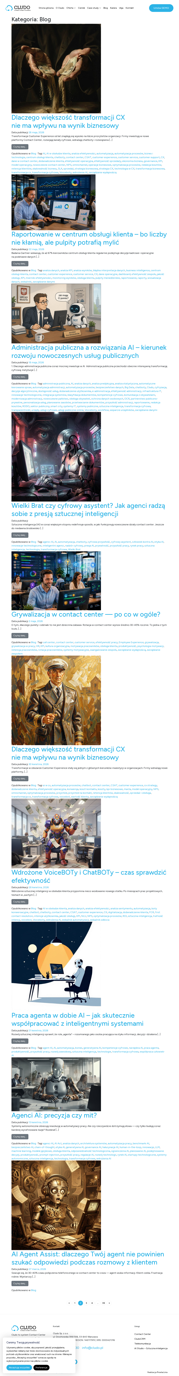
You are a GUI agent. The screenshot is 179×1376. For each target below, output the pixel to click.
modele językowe (42, 1151)
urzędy (35, 410)
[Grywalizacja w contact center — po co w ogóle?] (56, 580)
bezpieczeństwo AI (22, 1147)
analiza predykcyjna (103, 383)
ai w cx (47, 785)
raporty (142, 277)
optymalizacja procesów (126, 164)
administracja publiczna (56, 383)
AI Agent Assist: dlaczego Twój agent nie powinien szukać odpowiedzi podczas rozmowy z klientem (87, 1258)
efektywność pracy (107, 642)
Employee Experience (131, 642)
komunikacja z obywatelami (139, 394)
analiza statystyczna (126, 383)
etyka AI (159, 541)
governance (150, 161)
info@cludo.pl (92, 1348)
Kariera (113, 8)
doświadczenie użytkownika (75, 391)
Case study (93, 8)
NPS (68, 164)
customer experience (104, 157)
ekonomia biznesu (132, 161)
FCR (151, 912)
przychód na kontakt (80, 792)
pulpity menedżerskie (107, 277)
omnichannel (80, 164)
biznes (78, 1047)
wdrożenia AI (53, 919)
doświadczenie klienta (51, 161)
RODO (26, 406)
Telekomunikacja (142, 1343)
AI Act (58, 1143)
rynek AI (122, 1154)
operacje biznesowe (99, 164)
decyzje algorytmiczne (24, 391)
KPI (160, 161)
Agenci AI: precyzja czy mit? (54, 1115)
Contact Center (142, 1334)
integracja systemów (54, 394)
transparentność (20, 410)
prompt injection (49, 1154)
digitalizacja (115, 912)
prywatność (102, 545)
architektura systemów (93, 1143)
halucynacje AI (110, 1147)
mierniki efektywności (38, 277)
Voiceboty (65, 172)
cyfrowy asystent (121, 541)
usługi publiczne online (71, 410)
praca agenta (151, 1047)
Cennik (81, 8)
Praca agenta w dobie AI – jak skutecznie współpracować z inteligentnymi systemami (77, 1019)
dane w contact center (24, 161)
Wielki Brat (74, 549)
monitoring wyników (64, 277)
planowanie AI (138, 1151)
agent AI (47, 1047)
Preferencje (41, 1367)
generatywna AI (92, 1047)
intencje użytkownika (46, 916)
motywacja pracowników (84, 646)
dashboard (124, 274)
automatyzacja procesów (128, 153)
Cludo (150, 387)
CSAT (88, 157)
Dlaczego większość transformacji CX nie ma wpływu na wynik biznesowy (68, 121)
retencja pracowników (24, 649)
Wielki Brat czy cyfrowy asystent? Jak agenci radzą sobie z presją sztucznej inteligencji (88, 509)
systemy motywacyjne (76, 649)
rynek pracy (136, 545)
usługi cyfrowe (48, 410)
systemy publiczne (87, 406)
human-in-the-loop (130, 1147)
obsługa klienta (85, 277)
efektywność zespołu (144, 274)
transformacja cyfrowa (45, 172)
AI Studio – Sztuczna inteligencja (151, 1348)
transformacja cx (21, 172)
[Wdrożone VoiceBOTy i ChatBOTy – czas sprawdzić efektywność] (56, 833)
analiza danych (51, 270)
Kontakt (130, 8)
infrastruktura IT (152, 391)
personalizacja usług (34, 402)
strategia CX (106, 168)
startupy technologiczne (142, 1154)
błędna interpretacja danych (109, 270)
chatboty (59, 157)
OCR (127, 398)
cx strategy (150, 785)
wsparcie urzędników (122, 410)
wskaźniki (26, 281)
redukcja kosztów (151, 164)
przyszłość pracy (119, 545)
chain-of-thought (45, 1147)
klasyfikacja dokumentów (82, 394)
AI (44, 153)
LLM (157, 1147)
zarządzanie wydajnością (102, 172)
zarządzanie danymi (44, 281)
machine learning (21, 1151)
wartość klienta (80, 796)
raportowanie (129, 277)
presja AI (89, 545)
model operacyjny (21, 164)
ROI (125, 916)
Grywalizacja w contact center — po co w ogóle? (86, 614)
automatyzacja (104, 153)
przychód (61, 792)
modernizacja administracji (26, 398)
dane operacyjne (108, 274)
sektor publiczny (40, 406)
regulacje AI (87, 1154)
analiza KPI (66, 270)
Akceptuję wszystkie (19, 1367)
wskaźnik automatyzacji (75, 919)
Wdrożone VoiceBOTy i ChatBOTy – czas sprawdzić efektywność (88, 876)
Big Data (129, 387)
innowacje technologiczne (26, 394)
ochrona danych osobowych (107, 398)
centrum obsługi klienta (39, 157)
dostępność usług (48, 391)
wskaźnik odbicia (99, 919)
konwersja (72, 789)
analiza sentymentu (121, 908)
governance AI (93, 1147)
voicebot (64, 796)
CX (162, 157)
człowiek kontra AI (142, 541)
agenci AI (48, 541)
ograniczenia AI (120, 1151)
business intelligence (138, 270)
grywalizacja (152, 642)
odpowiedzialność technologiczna (90, 1151)
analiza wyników (83, 270)
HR (37, 646)
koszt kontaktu (88, 789)
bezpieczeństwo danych (109, 387)
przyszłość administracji (119, 402)
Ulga (121, 8)
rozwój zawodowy (61, 1051)
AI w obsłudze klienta (58, 153)
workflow (103, 410)
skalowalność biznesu (45, 168)
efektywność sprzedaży (107, 161)
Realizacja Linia (158, 1372)
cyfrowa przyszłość (99, 541)
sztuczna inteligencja (111, 406)
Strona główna (46, 8)
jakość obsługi (67, 916)
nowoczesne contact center (49, 164)
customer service (128, 157)
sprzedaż (68, 168)
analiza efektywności (83, 153)
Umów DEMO (161, 8)
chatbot (86, 785)
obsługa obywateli (79, 398)
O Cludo (60, 8)
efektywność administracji (126, 391)
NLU (83, 916)
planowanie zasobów (59, 402)
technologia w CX (124, 168)
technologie (104, 1051)
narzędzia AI (136, 1047)
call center (49, 642)
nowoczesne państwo (55, 398)
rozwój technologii (105, 1154)
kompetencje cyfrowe (110, 394)
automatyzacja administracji (49, 387)
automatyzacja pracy (120, 1143)
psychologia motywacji (150, 646)
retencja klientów (21, 168)
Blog (105, 8)
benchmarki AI (141, 1143)
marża (127, 789)
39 (103, 1303)
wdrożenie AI (80, 172)
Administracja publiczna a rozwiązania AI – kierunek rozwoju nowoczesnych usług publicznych (89, 351)
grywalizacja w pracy (23, 646)
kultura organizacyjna (57, 646)
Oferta (69, 8)
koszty (101, 789)
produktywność (127, 646)
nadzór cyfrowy (74, 545)
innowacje (148, 1147)
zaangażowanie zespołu (103, 649)
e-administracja (101, 391)
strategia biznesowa (86, 168)
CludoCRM (139, 1339)
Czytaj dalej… (20, 146)
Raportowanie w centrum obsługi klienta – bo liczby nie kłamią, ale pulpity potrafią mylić (89, 238)
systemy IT (69, 406)
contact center (74, 157)
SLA (60, 168)
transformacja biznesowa (150, 168)
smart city (56, 406)
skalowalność (121, 792)
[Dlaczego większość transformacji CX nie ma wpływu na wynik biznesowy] (56, 68)
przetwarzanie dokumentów (88, 402)
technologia (33, 549)
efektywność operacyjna (79, 161)
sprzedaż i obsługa (140, 792)
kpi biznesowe (114, 789)
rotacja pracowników (50, 649)
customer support (149, 157)
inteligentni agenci (53, 545)
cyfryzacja (160, 387)
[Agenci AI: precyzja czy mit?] (56, 1084)
